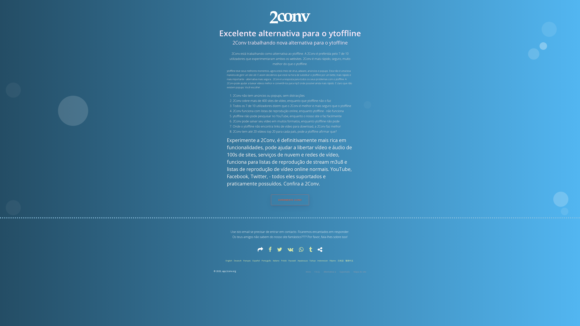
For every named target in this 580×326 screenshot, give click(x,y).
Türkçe (312, 260)
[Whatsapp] (301, 250)
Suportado (345, 271)
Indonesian (322, 260)
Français (247, 260)
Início (308, 271)
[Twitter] (280, 250)
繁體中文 (349, 260)
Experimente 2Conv (290, 199)
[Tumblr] (311, 250)
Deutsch (238, 260)
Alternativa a (330, 271)
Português (266, 260)
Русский (292, 260)
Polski (284, 260)
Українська (303, 260)
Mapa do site (359, 271)
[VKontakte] (290, 250)
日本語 (341, 260)
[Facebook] (270, 250)
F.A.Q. (317, 271)
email (246, 232)
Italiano (276, 260)
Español (256, 260)
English (229, 260)
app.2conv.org (229, 271)
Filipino (333, 260)
